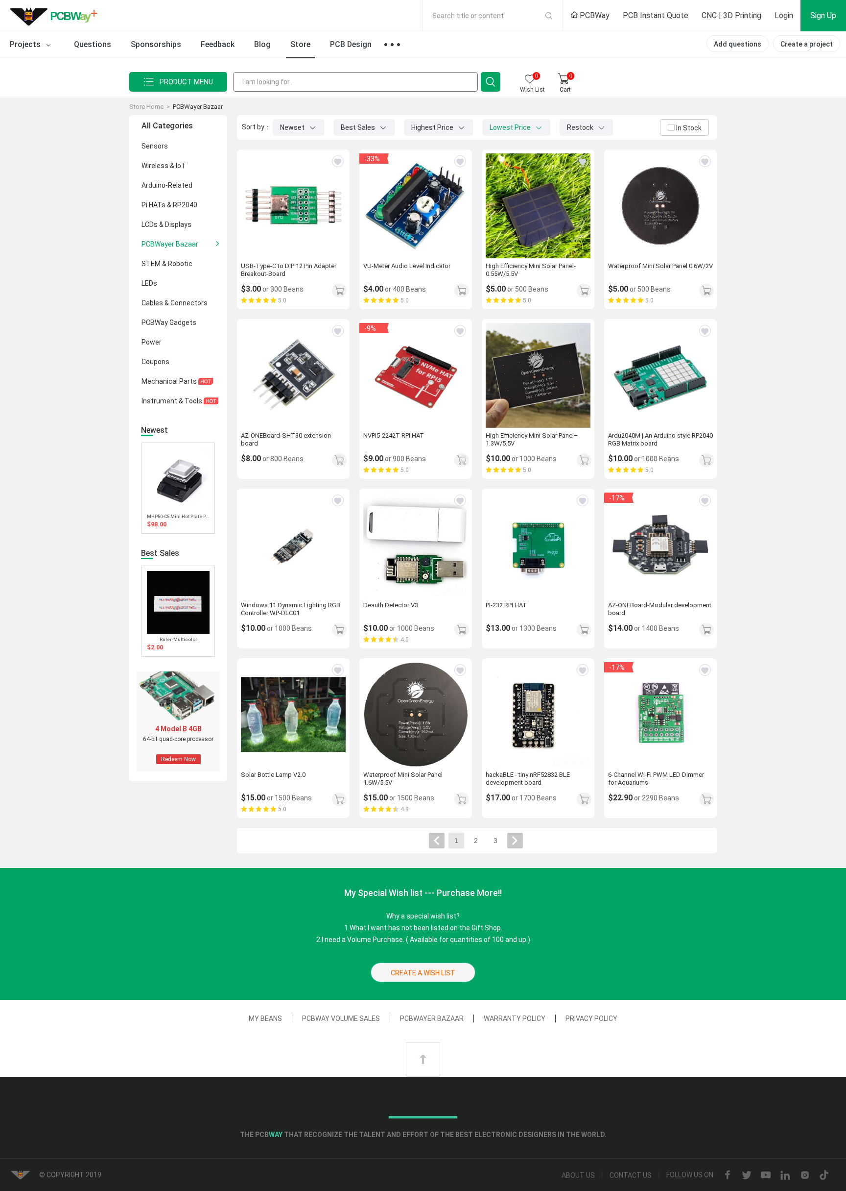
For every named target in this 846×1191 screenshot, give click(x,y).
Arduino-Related (166, 185)
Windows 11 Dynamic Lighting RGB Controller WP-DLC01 (290, 609)
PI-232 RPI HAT (506, 605)
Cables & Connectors (174, 303)
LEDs (149, 283)
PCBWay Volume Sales (341, 1018)
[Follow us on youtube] (766, 1175)
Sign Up (823, 15)
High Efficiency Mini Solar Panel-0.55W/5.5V (531, 269)
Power (151, 342)
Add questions (737, 44)
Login (784, 15)
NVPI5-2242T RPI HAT (393, 435)
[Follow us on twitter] (747, 1175)
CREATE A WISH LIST (423, 973)
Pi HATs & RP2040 (169, 205)
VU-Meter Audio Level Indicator (406, 266)
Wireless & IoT (163, 166)
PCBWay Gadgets (168, 322)
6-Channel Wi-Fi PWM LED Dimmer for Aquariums (656, 778)
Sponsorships (156, 44)
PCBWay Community (56, 15)
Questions (92, 44)
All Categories (167, 125)
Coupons (155, 362)
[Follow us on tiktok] (824, 1175)
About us (578, 1175)
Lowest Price (511, 127)
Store (300, 44)
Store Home (146, 106)
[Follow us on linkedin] (785, 1175)
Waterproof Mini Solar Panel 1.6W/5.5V (403, 778)
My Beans (265, 1018)
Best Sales (358, 127)
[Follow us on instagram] (805, 1175)
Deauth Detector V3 (390, 605)
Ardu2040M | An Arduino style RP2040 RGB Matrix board (660, 439)
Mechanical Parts (169, 381)
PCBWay (594, 15)
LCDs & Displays (166, 224)
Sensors (154, 146)
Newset (293, 127)
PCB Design (351, 44)
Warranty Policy (514, 1018)
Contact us (631, 1175)
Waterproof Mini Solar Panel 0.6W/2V (660, 266)
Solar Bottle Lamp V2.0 (273, 774)
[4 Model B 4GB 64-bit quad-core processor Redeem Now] (178, 769)
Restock (581, 127)
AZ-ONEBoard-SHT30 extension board (286, 439)
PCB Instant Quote (655, 15)
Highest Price (433, 127)
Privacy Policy (591, 1018)
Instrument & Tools (172, 401)
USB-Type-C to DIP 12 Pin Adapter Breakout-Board (288, 269)
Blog (262, 44)
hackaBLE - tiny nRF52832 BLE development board (528, 778)
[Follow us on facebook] (727, 1175)
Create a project (806, 44)
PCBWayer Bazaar (198, 106)
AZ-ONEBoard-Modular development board (659, 609)
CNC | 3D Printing (731, 15)
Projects (26, 44)
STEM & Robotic (166, 264)
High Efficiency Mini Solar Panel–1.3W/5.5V (532, 439)
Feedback (218, 44)
